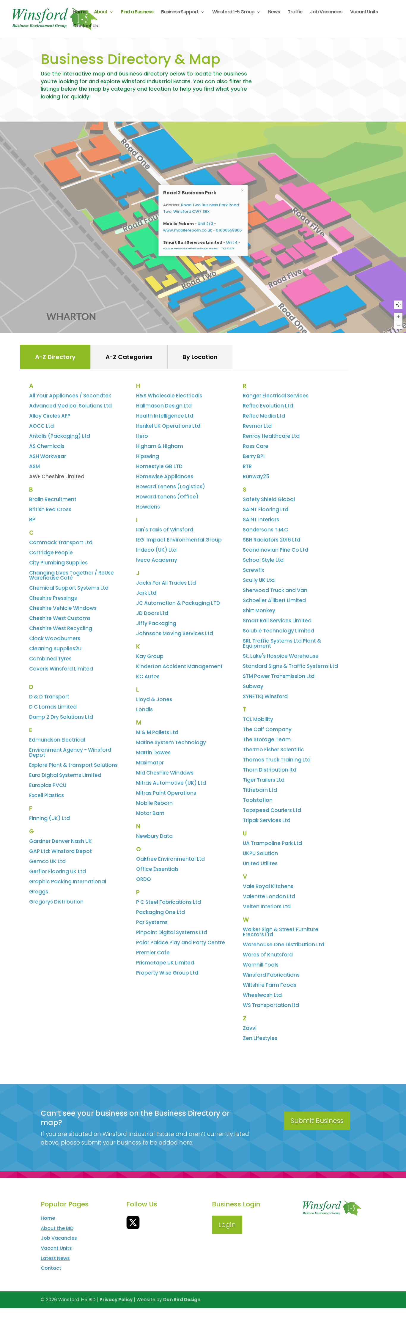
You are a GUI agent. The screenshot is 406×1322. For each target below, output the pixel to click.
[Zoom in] (398, 317)
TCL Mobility (258, 719)
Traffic (295, 12)
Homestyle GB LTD (159, 466)
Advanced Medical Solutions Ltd (70, 405)
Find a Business (137, 12)
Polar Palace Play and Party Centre (180, 942)
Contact (51, 1268)
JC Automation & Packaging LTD (178, 603)
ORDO (143, 879)
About (100, 12)
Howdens (148, 506)
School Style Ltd (263, 560)
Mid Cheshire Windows (164, 772)
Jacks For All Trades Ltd (166, 582)
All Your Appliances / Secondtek (70, 395)
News (274, 12)
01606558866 (229, 230)
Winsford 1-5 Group (233, 12)
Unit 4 (231, 242)
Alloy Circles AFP (49, 415)
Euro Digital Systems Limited (65, 775)
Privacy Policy (116, 1299)
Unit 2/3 (205, 223)
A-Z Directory (55, 357)
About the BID (57, 1228)
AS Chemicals (46, 446)
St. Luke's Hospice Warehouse (281, 656)
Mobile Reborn (154, 803)
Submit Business (317, 1120)
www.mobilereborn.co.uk (187, 230)
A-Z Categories (129, 357)
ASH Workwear (47, 456)
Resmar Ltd (257, 425)
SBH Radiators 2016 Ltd (271, 539)
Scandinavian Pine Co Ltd (275, 549)
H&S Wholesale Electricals (169, 395)
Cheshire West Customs (60, 618)
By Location (200, 357)
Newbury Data (154, 836)
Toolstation (258, 800)
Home (79, 12)
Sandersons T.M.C (265, 529)
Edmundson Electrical (57, 739)
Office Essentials (157, 869)
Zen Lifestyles (260, 1038)
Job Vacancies (326, 12)
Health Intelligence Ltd (164, 415)
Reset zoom (398, 304)
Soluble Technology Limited (278, 630)
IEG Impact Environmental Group (179, 539)
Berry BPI (254, 456)
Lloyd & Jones (154, 699)
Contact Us (85, 26)
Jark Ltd (146, 593)
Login (227, 1224)
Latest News (55, 1258)
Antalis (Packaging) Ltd (59, 436)
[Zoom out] (398, 325)
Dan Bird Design (181, 1299)
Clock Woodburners (54, 638)
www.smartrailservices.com (190, 248)
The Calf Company (267, 729)
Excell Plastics (46, 795)
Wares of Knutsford (268, 954)
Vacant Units (364, 12)
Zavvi (249, 1028)
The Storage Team (267, 739)
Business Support (180, 12)
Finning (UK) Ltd (49, 818)
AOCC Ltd (41, 425)
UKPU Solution (260, 853)
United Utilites (260, 863)
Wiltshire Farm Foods (269, 985)
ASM (34, 466)
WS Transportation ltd (271, 1005)
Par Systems (152, 922)
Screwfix (253, 570)
